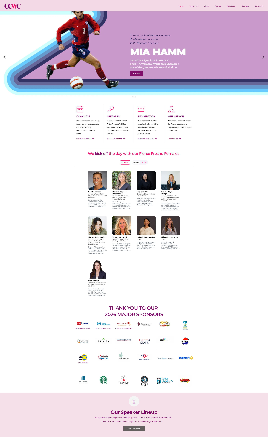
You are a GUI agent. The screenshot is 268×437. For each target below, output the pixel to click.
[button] (97, 191)
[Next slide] (263, 57)
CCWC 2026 (83, 116)
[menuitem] (181, 6)
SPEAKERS (113, 116)
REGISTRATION (146, 116)
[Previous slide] (4, 57)
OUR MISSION (176, 116)
